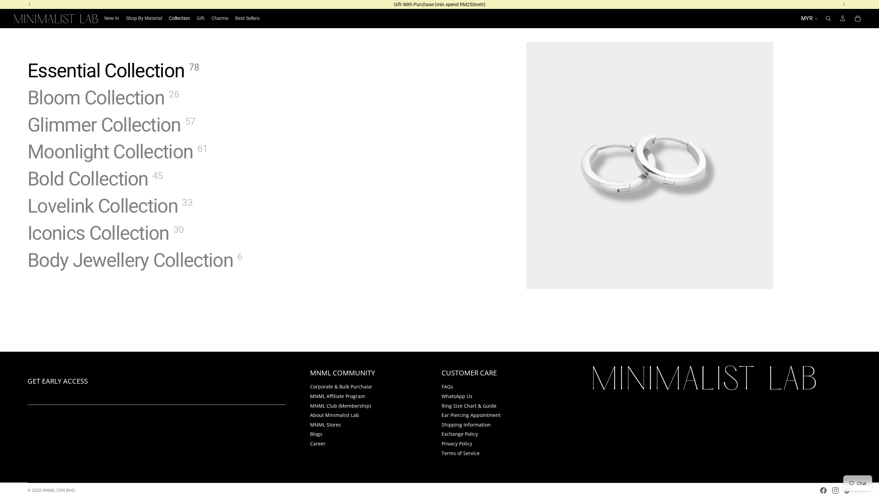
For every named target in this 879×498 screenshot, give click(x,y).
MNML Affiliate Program (337, 396)
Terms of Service (461, 453)
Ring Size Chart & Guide (469, 405)
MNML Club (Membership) (340, 405)
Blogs (316, 434)
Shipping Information (466, 424)
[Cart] (857, 18)
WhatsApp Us (457, 396)
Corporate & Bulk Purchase (341, 386)
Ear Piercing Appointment (471, 415)
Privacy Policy (457, 443)
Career (318, 443)
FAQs (447, 386)
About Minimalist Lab (334, 415)
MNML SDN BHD (59, 490)
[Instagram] (835, 490)
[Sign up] (279, 396)
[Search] (828, 18)
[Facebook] (823, 490)
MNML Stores (325, 424)
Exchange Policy (460, 434)
